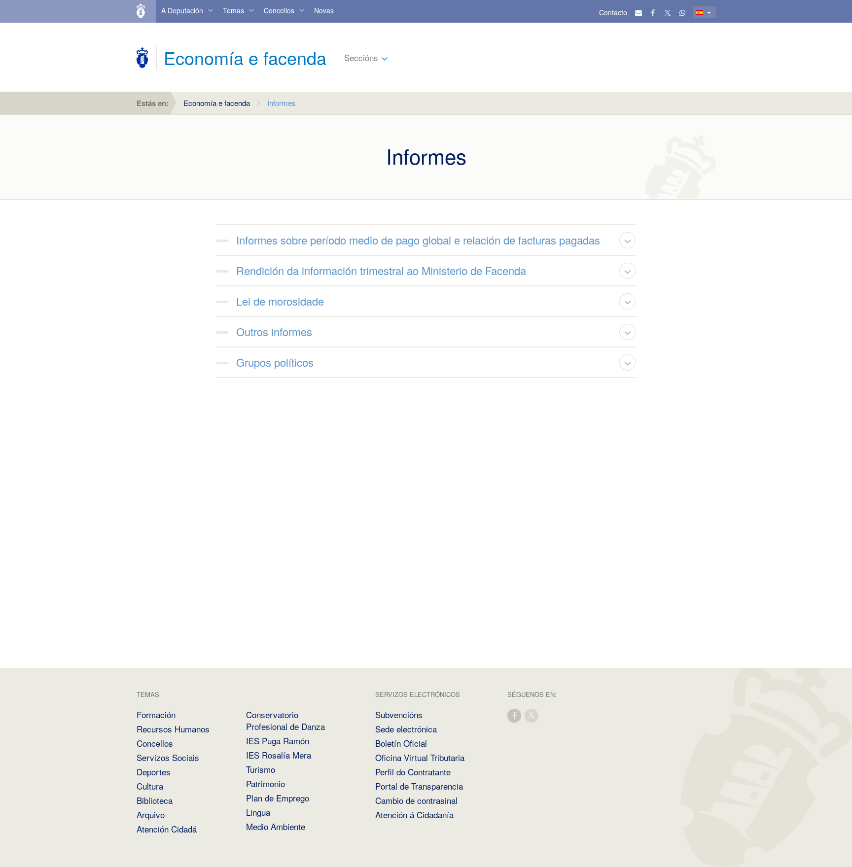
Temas (233, 10)
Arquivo (151, 814)
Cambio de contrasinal (416, 800)
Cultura (150, 786)
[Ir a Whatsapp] (682, 12)
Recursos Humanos (173, 729)
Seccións (361, 57)
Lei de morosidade (280, 301)
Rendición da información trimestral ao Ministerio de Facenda (381, 270)
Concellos (279, 10)
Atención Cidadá (167, 829)
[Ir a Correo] (638, 12)
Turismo (260, 769)
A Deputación (182, 10)
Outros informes (274, 331)
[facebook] (514, 715)
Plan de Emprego (277, 798)
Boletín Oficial (401, 743)
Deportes (154, 771)
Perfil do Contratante (413, 771)
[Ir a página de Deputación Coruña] (142, 57)
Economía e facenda (216, 103)
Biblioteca (155, 800)
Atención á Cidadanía (414, 814)
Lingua (258, 812)
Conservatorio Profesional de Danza (285, 720)
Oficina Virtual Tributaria (419, 757)
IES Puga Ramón (277, 740)
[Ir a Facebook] (653, 12)
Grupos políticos (275, 362)
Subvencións (399, 714)
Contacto (613, 12)
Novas (324, 10)
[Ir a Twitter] (668, 12)
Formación (156, 714)
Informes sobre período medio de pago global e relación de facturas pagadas (418, 239)
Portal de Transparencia (419, 786)
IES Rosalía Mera (278, 755)
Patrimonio (265, 783)
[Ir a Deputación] (145, 11)
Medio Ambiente (275, 826)
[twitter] (532, 715)
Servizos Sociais (168, 757)
